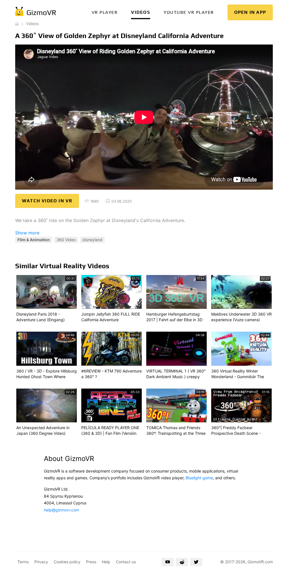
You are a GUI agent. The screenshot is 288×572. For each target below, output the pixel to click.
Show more (27, 233)
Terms (23, 561)
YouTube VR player (189, 12)
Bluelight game (199, 477)
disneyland (92, 239)
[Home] (17, 23)
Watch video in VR (47, 200)
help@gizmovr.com (61, 509)
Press (91, 561)
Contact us (126, 561)
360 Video (66, 239)
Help (106, 561)
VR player (105, 12)
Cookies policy (67, 561)
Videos (140, 12)
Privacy (41, 561)
